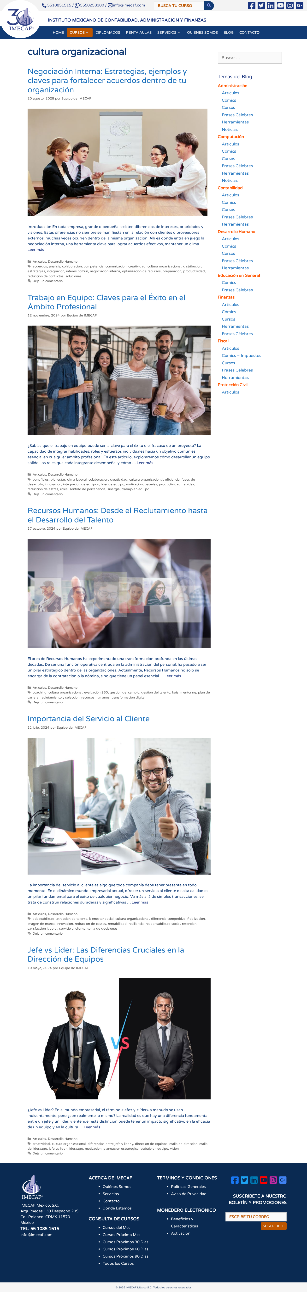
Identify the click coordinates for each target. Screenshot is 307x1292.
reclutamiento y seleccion (60, 697)
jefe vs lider (58, 1149)
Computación (231, 136)
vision (174, 1149)
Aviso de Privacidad (189, 1194)
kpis (175, 692)
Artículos (39, 262)
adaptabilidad (43, 919)
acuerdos (40, 266)
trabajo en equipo (135, 489)
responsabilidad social (163, 924)
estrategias (36, 271)
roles (64, 489)
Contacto (111, 1201)
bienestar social (101, 919)
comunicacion (116, 266)
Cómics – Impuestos (241, 355)
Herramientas (235, 122)
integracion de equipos (81, 484)
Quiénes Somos (117, 1186)
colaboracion (72, 266)
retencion (189, 924)
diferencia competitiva (168, 919)
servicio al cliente (72, 929)
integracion (55, 271)
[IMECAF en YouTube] (280, 6)
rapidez (188, 484)
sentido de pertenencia (88, 489)
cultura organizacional (164, 266)
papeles (151, 484)
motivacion (134, 484)
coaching (40, 692)
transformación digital (128, 697)
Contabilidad (230, 187)
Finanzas (226, 297)
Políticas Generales (188, 1186)
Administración (232, 85)
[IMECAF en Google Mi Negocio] (299, 6)
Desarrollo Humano (62, 262)
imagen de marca (41, 924)
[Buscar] (209, 5)
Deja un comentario (48, 281)
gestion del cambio (124, 692)
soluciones (73, 276)
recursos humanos (95, 697)
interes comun (77, 271)
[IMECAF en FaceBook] (251, 6)
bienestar (58, 480)
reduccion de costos (90, 924)
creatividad (137, 266)
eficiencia (172, 480)
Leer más (36, 249)
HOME (58, 32)
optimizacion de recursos (141, 271)
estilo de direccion (183, 1144)
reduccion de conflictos (46, 276)
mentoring (188, 692)
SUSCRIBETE (273, 1226)
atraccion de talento (71, 919)
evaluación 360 (96, 692)
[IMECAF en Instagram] (290, 6)
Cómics (229, 100)
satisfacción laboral (42, 929)
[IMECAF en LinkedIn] (271, 6)
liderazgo (76, 1149)
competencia (94, 266)
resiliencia (136, 924)
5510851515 (59, 5)
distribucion (192, 266)
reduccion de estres (43, 489)
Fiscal (223, 341)
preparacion (172, 271)
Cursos (228, 107)
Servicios (111, 1194)
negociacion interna (105, 271)
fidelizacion (196, 919)
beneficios (41, 480)
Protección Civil (233, 384)
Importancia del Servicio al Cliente (89, 718)
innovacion (53, 484)
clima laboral (77, 480)
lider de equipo (112, 484)
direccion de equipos (151, 1144)
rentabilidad (117, 924)
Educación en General (239, 275)
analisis (54, 266)
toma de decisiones (102, 929)
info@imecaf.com (129, 5)
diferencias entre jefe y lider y (110, 1144)
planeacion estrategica (121, 1149)
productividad (194, 271)
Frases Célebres (237, 114)
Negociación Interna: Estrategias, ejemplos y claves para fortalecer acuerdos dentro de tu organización (107, 80)
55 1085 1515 (44, 1228)
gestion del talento (155, 692)
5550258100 (92, 5)
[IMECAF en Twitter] (261, 6)
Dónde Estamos (117, 1208)
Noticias (230, 129)
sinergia (113, 489)
